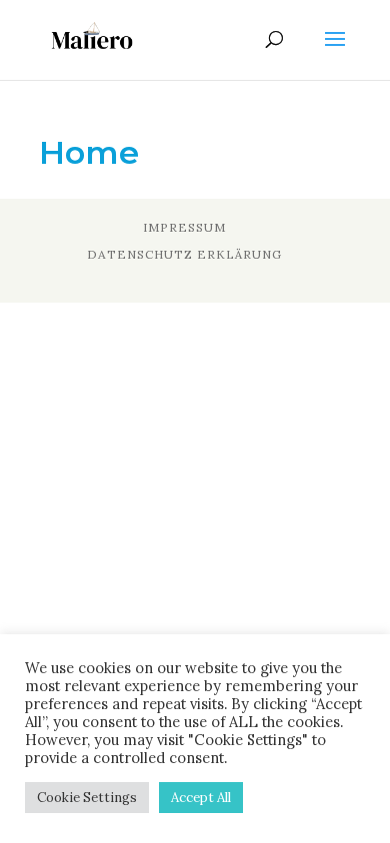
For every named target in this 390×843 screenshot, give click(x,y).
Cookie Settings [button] (87, 797)
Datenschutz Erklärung (184, 254)
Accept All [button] (201, 797)
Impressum (184, 227)
